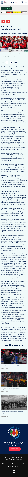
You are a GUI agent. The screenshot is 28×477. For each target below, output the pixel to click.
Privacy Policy (14, 466)
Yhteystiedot (6, 464)
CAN (3, 21)
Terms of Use (22, 464)
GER (8, 21)
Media (14, 464)
